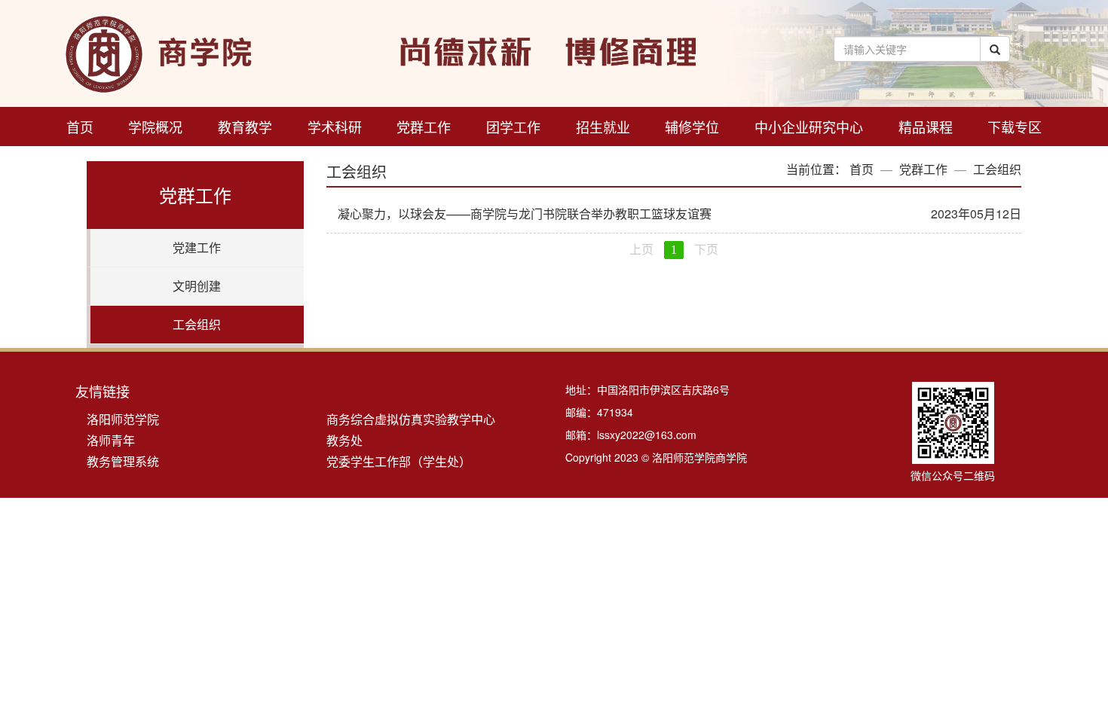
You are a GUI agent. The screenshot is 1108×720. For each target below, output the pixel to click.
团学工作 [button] (513, 126)
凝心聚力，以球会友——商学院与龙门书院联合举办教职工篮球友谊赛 (525, 213)
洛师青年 (111, 440)
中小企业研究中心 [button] (808, 126)
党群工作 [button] (423, 126)
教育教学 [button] (245, 126)
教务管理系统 (123, 461)
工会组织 (997, 169)
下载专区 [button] (1014, 126)
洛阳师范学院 (123, 419)
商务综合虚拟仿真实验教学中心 (410, 419)
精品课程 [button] (925, 126)
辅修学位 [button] (692, 126)
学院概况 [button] (155, 126)
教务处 (344, 440)
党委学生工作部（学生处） (398, 461)
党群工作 (923, 169)
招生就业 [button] (603, 126)
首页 (79, 126)
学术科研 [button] (335, 126)
